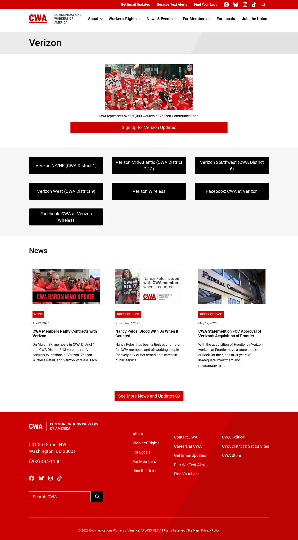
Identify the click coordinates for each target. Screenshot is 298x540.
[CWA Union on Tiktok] (255, 5)
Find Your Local (206, 4)
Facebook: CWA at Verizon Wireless (66, 217)
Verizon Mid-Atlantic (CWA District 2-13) (149, 165)
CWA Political (233, 437)
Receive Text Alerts (172, 4)
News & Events (160, 19)
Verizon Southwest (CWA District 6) (232, 165)
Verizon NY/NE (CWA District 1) (66, 165)
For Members (195, 19)
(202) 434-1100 (45, 461)
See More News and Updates (146, 396)
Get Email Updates (135, 4)
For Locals (226, 19)
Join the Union (254, 19)
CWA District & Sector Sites (245, 446)
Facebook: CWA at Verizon (232, 191)
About (93, 19)
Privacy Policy (210, 530)
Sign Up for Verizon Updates (149, 127)
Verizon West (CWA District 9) (66, 191)
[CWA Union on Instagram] (246, 5)
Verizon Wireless (149, 191)
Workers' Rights (123, 19)
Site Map (193, 530)
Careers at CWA (188, 446)
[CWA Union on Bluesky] (236, 5)
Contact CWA (185, 437)
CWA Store (231, 455)
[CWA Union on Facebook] (227, 5)
